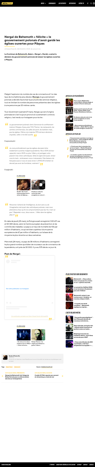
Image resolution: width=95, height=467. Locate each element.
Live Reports (62, 3)
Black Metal (9, 367)
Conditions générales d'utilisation (65, 465)
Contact (85, 465)
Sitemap (79, 465)
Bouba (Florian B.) (11, 49)
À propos (52, 465)
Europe (36, 97)
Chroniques (52, 3)
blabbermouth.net (46, 367)
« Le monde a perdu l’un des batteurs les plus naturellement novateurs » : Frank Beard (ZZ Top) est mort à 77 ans (81, 156)
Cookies (91, 465)
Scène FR (81, 3)
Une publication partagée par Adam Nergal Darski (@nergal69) (29, 316)
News (42, 3)
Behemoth (22, 54)
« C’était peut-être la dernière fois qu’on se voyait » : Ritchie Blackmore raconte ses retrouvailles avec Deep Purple (81, 149)
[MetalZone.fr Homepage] (7, 3)
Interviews (72, 3)
